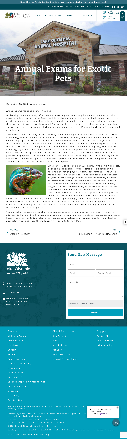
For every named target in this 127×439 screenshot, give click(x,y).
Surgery (12, 349)
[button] (116, 422)
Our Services (50, 15)
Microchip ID (15, 377)
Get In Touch (88, 15)
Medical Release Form (64, 359)
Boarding (13, 391)
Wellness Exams (17, 336)
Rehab (11, 354)
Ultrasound (14, 368)
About (38, 15)
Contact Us (103, 336)
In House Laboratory (19, 363)
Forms (61, 15)
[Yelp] (118, 7)
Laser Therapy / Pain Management (27, 381)
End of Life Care (17, 386)
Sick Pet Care (15, 340)
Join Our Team (105, 340)
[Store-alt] (122, 7)
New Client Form (61, 354)
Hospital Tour (60, 345)
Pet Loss (57, 349)
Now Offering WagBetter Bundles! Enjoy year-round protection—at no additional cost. (63, 2)
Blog (54, 340)
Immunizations (16, 372)
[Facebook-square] (113, 7)
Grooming (13, 395)
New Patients (73, 15)
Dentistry (13, 345)
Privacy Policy (105, 345)
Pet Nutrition (15, 400)
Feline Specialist (17, 359)
